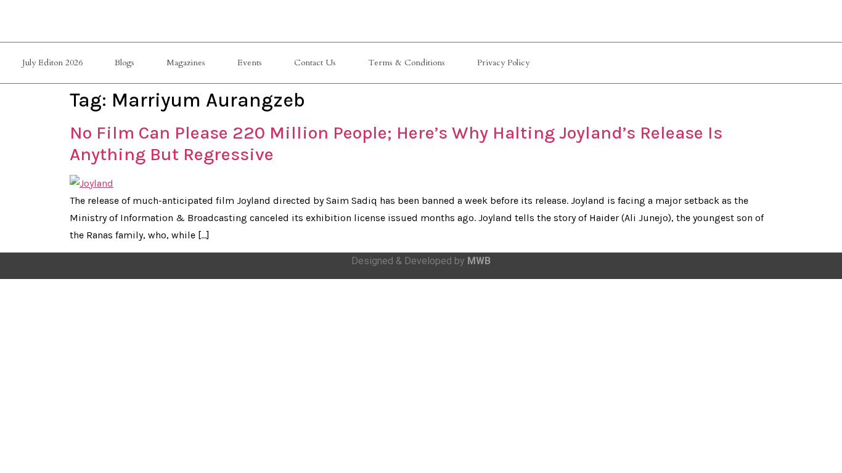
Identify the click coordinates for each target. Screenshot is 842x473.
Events (249, 62)
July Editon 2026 (52, 62)
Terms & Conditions (406, 62)
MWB (479, 261)
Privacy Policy (503, 62)
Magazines (185, 62)
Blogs (124, 62)
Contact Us (315, 62)
